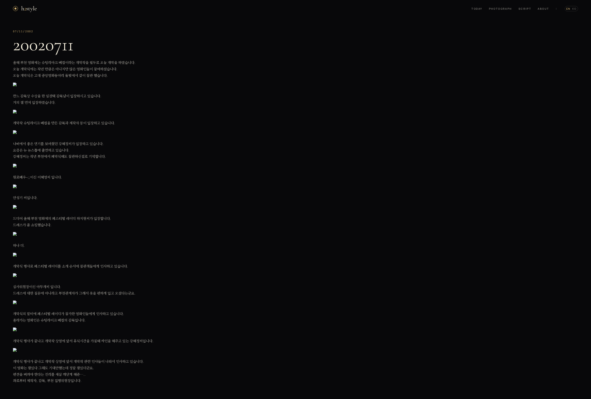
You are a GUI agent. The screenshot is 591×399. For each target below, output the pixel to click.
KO (574, 8)
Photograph (500, 8)
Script (525, 8)
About (543, 8)
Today (476, 8)
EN (568, 8)
